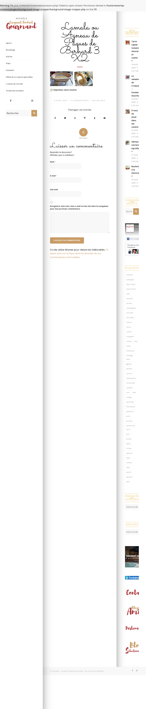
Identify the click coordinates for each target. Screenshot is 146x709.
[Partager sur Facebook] (55, 118)
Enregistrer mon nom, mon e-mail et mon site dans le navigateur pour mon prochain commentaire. (79, 207)
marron (129, 373)
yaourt (128, 472)
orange (129, 397)
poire (128, 416)
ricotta (128, 448)
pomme (129, 421)
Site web (54, 189)
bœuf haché (131, 289)
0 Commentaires (79, 100)
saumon (129, 453)
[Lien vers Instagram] (32, 100)
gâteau (128, 364)
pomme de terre (130, 427)
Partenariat (130, 406)
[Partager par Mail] (104, 118)
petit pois (129, 411)
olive (134, 392)
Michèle (100, 100)
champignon (131, 308)
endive (129, 341)
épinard (129, 477)
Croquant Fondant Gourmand (72, 671)
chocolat (129, 313)
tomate (129, 462)
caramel (129, 298)
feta (135, 341)
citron (128, 327)
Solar (128, 458)
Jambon (129, 369)
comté (128, 332)
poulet (128, 439)
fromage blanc (129, 357)
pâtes (128, 444)
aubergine (130, 280)
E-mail (53, 175)
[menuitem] (21, 43)
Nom (53, 161)
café (128, 294)
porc (128, 434)
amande (129, 275)
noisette (129, 388)
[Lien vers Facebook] (10, 100)
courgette (130, 336)
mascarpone (131, 378)
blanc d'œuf (130, 284)
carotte (129, 303)
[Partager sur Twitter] (65, 118)
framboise (130, 351)
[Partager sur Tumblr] (95, 118)
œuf (127, 481)
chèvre (129, 322)
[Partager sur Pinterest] (85, 118)
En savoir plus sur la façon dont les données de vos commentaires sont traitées (79, 253)
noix (128, 392)
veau (128, 467)
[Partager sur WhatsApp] (75, 118)
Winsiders (100, 671)
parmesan (130, 402)
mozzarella (130, 383)
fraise (128, 346)
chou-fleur (130, 317)
